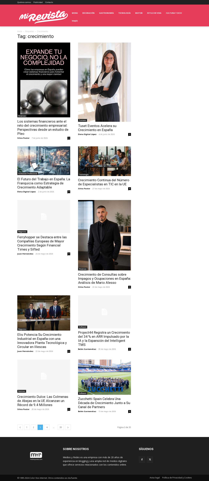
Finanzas (22, 116)
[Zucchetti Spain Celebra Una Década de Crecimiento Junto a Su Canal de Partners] (104, 377)
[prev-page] (20, 427)
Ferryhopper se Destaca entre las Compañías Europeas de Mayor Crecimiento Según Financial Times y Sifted (42, 243)
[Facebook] (142, 459)
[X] (150, 459)
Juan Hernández (25, 253)
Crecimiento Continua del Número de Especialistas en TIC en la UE (103, 182)
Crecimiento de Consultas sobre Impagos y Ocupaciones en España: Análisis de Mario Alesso (104, 279)
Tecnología (83, 174)
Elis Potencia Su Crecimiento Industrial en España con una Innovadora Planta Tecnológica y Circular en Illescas (42, 341)
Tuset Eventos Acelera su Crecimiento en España (97, 128)
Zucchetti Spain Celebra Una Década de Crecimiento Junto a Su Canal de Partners (104, 403)
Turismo (82, 120)
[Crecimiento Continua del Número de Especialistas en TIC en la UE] (104, 161)
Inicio (19, 31)
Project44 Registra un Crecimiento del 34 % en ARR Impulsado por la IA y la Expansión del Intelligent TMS (104, 339)
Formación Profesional (27, 173)
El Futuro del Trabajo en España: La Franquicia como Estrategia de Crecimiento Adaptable (43, 183)
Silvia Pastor (23, 138)
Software (82, 327)
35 (61, 427)
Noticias (21, 391)
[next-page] (68, 427)
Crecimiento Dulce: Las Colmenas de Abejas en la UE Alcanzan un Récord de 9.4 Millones (42, 401)
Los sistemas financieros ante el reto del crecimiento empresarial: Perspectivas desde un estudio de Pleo (42, 127)
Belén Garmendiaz (87, 349)
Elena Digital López (87, 134)
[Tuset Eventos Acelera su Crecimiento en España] (104, 82)
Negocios (22, 231)
